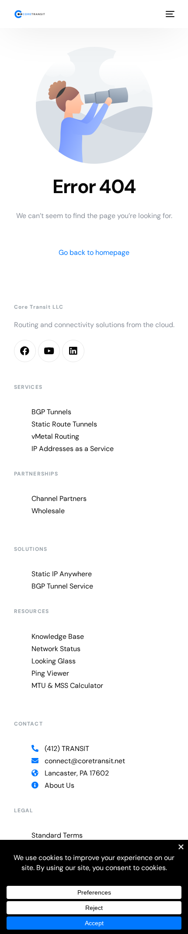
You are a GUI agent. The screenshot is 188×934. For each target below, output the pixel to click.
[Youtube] (49, 351)
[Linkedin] (73, 351)
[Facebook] (25, 351)
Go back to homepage (94, 252)
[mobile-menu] (169, 14)
